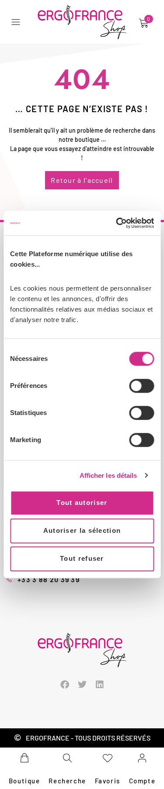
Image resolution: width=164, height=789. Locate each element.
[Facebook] (64, 684)
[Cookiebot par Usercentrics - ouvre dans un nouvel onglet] (117, 223)
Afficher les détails (108, 475)
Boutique (24, 781)
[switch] (141, 386)
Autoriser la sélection (82, 530)
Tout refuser (82, 558)
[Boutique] (24, 758)
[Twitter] (82, 684)
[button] (18, 22)
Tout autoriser (81, 502)
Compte (142, 781)
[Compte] (142, 758)
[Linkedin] (99, 684)
